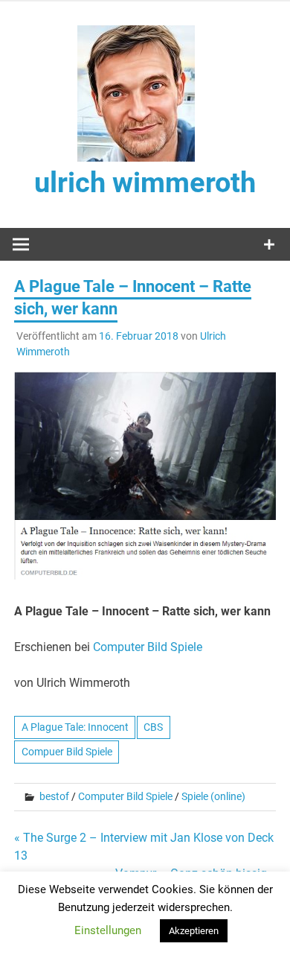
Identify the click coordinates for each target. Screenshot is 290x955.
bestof (54, 796)
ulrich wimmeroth (145, 182)
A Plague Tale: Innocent (75, 727)
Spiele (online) (213, 796)
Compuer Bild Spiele (67, 752)
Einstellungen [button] (107, 930)
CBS (153, 727)
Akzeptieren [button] (194, 930)
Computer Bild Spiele (147, 647)
